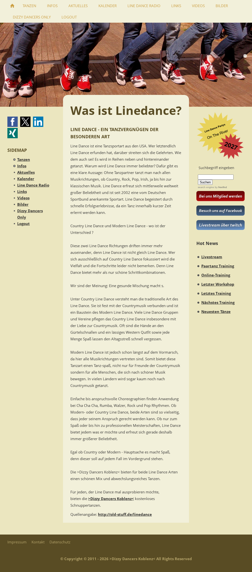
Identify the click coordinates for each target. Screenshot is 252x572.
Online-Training (215, 275)
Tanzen (23, 159)
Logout (23, 223)
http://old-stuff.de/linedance (125, 514)
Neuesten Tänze (216, 311)
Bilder (23, 204)
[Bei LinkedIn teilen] (38, 122)
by (220, 187)
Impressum (17, 541)
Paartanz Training (217, 265)
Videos (23, 197)
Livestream (211, 256)
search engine (206, 187)
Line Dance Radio (33, 185)
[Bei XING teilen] (12, 133)
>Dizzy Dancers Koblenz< (111, 498)
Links (22, 191)
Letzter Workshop (217, 284)
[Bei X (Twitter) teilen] (25, 122)
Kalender (25, 178)
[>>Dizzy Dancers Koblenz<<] (12, 5)
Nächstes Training (218, 302)
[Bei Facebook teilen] (12, 122)
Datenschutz (59, 541)
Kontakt (38, 541)
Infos (21, 165)
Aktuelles (26, 172)
